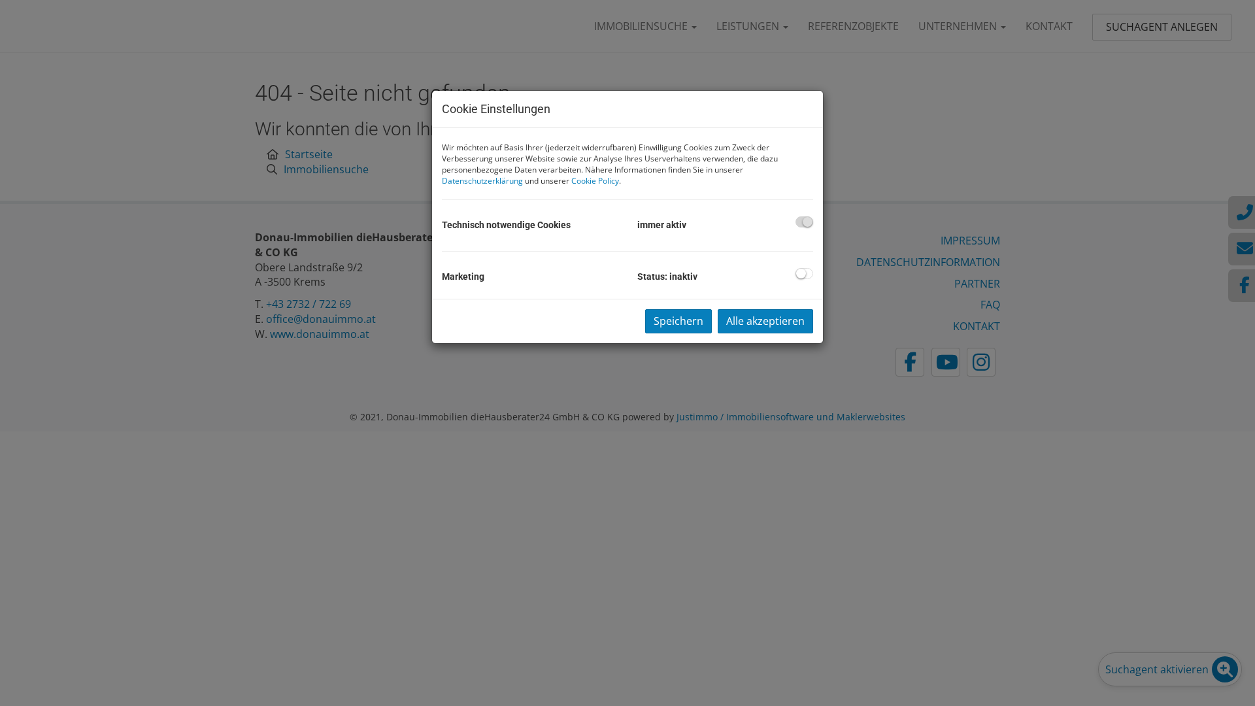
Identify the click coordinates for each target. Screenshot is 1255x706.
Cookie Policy (595, 180)
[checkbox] (804, 221)
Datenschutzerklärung (482, 180)
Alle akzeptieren (765, 321)
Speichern (678, 321)
